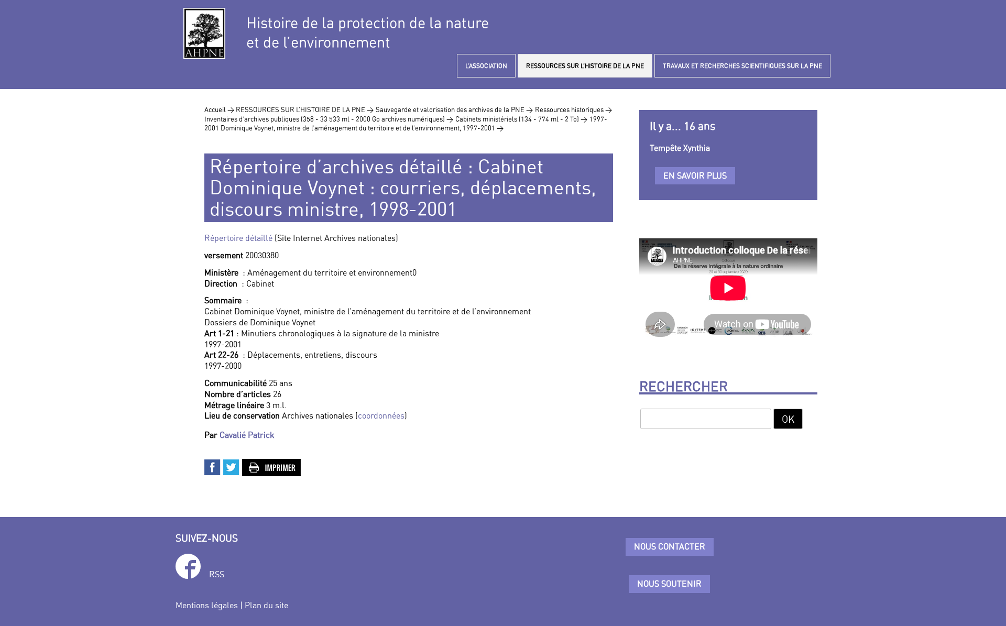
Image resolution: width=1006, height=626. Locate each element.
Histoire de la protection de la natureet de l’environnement (367, 32)
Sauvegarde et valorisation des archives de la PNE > (454, 109)
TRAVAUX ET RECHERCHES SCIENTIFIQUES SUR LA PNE (742, 66)
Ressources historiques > (573, 109)
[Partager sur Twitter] (231, 466)
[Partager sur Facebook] (212, 466)
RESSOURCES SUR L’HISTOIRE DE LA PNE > (305, 109)
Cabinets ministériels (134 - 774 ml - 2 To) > (521, 119)
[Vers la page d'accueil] (204, 33)
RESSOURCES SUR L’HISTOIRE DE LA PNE (585, 66)
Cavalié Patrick (247, 435)
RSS (216, 574)
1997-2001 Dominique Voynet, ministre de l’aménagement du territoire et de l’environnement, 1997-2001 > (405, 124)
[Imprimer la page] (272, 466)
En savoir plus (695, 175)
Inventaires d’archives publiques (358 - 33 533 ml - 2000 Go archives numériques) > (328, 119)
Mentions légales (207, 605)
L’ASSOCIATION (486, 66)
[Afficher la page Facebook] (188, 568)
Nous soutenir (669, 583)
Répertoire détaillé (238, 238)
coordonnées (381, 415)
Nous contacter (669, 546)
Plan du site (266, 605)
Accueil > (220, 109)
